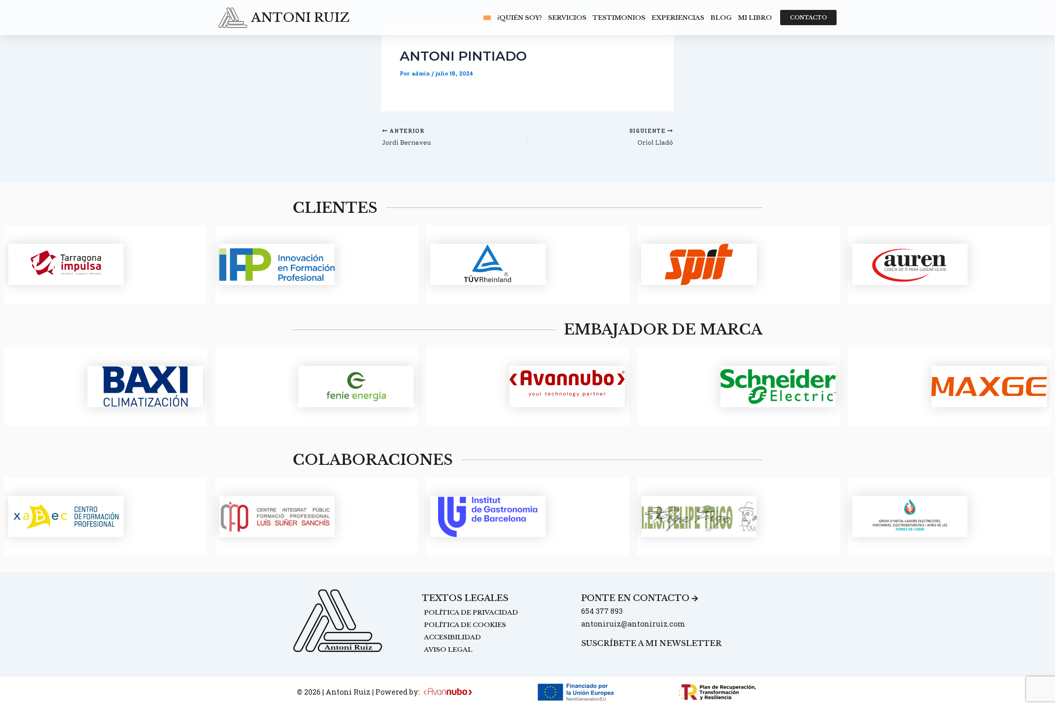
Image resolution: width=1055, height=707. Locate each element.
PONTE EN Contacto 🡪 (639, 598)
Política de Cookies (465, 625)
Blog (721, 17)
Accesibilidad (452, 637)
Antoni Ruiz (300, 17)
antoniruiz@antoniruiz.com (633, 624)
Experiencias (678, 17)
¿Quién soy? (519, 17)
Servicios (567, 17)
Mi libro (755, 17)
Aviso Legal (448, 649)
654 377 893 (602, 611)
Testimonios (619, 17)
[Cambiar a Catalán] (487, 17)
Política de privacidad (471, 612)
